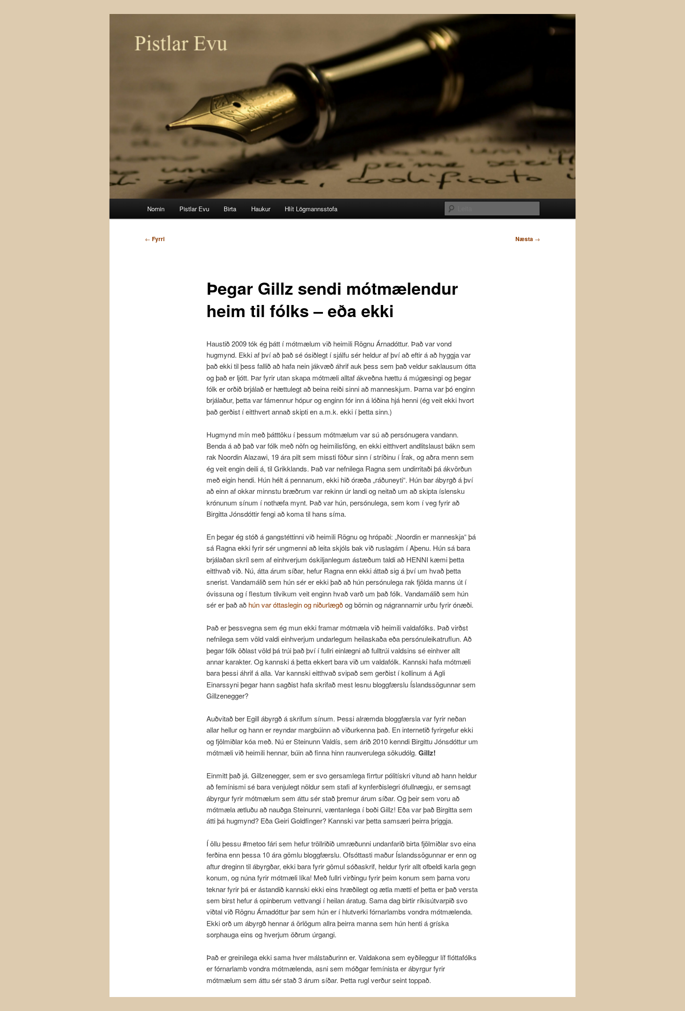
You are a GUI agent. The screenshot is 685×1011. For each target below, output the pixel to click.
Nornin (155, 208)
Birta (230, 208)
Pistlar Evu (194, 208)
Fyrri (154, 239)
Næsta (527, 239)
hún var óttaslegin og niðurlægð (295, 604)
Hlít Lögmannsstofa (311, 208)
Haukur (260, 208)
